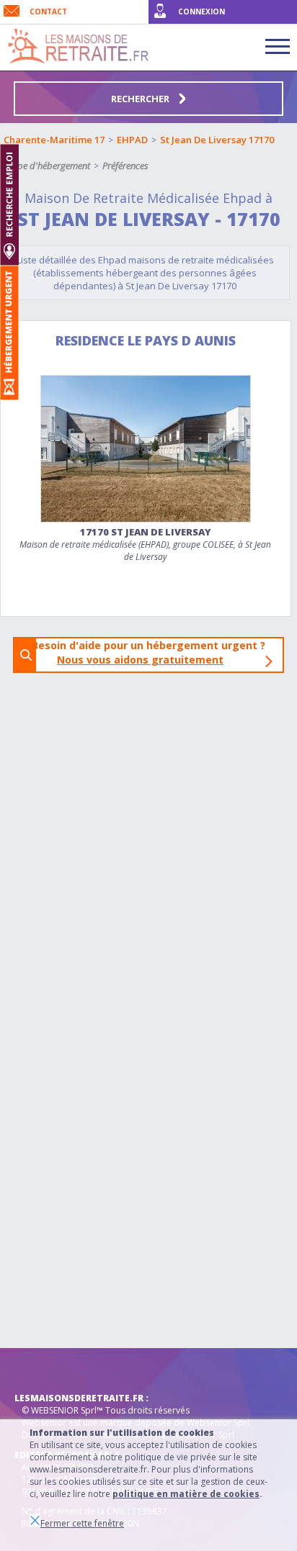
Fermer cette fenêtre (82, 1523)
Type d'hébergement (49, 165)
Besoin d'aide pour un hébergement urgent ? (153, 652)
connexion (201, 11)
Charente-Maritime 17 (54, 139)
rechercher (141, 98)
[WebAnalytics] (43, 1369)
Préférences (125, 165)
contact (48, 11)
